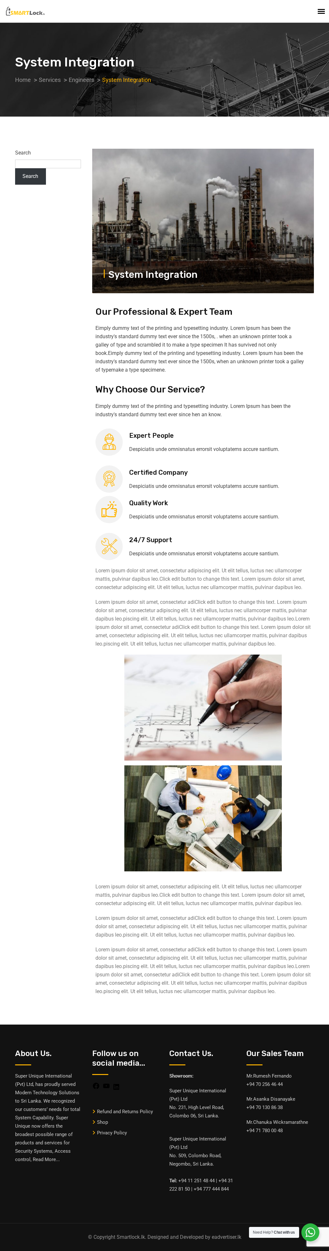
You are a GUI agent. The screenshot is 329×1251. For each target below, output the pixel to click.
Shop (102, 1122)
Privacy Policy (112, 1133)
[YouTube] (106, 1085)
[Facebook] (96, 1085)
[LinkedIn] (116, 1086)
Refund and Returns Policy (125, 1111)
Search (23, 153)
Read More (44, 1159)
